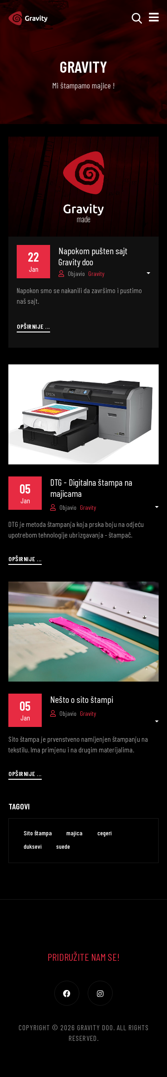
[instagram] (100, 993)
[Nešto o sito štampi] (83, 630)
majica (74, 833)
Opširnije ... (33, 326)
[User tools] (143, 273)
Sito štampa (38, 833)
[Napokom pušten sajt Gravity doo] (83, 185)
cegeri (104, 833)
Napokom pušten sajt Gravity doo (93, 256)
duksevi (33, 846)
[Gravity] (27, 18)
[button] (154, 18)
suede (63, 846)
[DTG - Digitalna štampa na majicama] (83, 413)
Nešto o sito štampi (81, 699)
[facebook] (66, 993)
